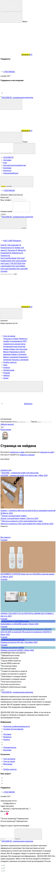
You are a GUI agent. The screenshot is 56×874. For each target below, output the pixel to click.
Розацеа (6, 373)
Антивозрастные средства (14, 346)
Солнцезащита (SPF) (18, 341)
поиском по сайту (47, 452)
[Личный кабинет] (11, 120)
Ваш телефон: (6, 200)
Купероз (6, 367)
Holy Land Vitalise (18, 266)
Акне (5, 365)
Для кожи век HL (14, 245)
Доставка (7, 160)
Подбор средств (10, 362)
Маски (6, 352)
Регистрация (6, 430)
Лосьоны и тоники (10, 339)
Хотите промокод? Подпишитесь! (14, 821)
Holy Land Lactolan (19, 261)
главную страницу (27, 455)
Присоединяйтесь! (10, 173)
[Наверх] (11, 416)
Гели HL (4, 245)
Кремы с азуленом (18, 354)
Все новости (6, 537)
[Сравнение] (11, 296)
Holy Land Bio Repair (8, 258)
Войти (2, 427)
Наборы (6, 375)
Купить (2, 689)
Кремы (6, 349)
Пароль (34, 422)
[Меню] (11, 6)
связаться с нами (17, 452)
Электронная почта (9, 422)
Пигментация (8, 370)
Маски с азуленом (10, 357)
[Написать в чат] (22, 386)
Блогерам (7, 168)
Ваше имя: (5, 197)
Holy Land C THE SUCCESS (11, 263)
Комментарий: (7, 211)
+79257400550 (9, 72)
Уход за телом (9, 761)
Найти (15, 274)
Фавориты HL (17, 253)
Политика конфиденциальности (16, 726)
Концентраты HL (7, 248)
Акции (5, 378)
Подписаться (18, 838)
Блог (5, 163)
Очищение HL (6, 253)
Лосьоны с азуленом (19, 360)
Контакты (7, 170)
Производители (9, 747)
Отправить (3, 214)
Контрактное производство (14, 165)
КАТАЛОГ (24, 228)
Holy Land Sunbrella (8, 269)
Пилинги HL (5, 255)
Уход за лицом (9, 336)
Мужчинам (7, 764)
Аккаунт (6, 740)
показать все (6, 470)
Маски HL (22, 250)
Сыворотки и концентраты (14, 344)
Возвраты (7, 737)
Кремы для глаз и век (18, 349)
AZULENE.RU (8, 157)
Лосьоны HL (13, 250)
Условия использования (13, 729)
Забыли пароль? (7, 424)
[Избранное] (31, 296)
